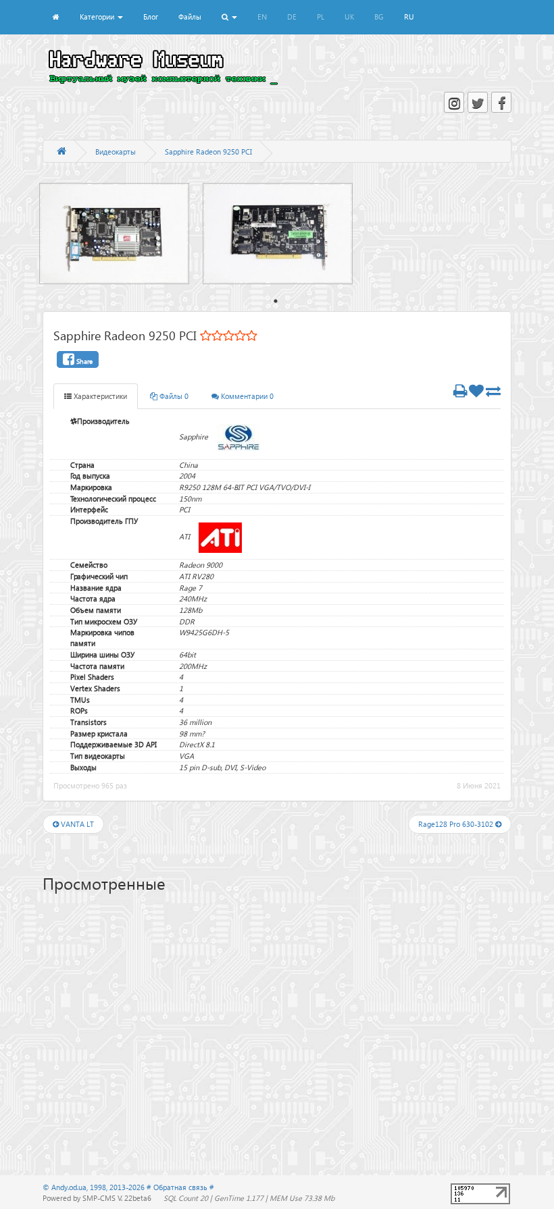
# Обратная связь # (180, 1187)
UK (349, 16)
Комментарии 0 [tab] (246, 396)
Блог (150, 16)
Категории (98, 16)
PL (320, 16)
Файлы (189, 16)
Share (83, 361)
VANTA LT (76, 824)
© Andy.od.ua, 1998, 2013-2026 (95, 1187)
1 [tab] (275, 301)
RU (409, 16)
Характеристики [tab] (99, 396)
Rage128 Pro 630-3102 (456, 824)
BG (379, 16)
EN (262, 16)
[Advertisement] (277, 1006)
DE (292, 16)
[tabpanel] (121, 233)
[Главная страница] (61, 151)
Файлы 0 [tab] (172, 396)
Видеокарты (115, 151)
